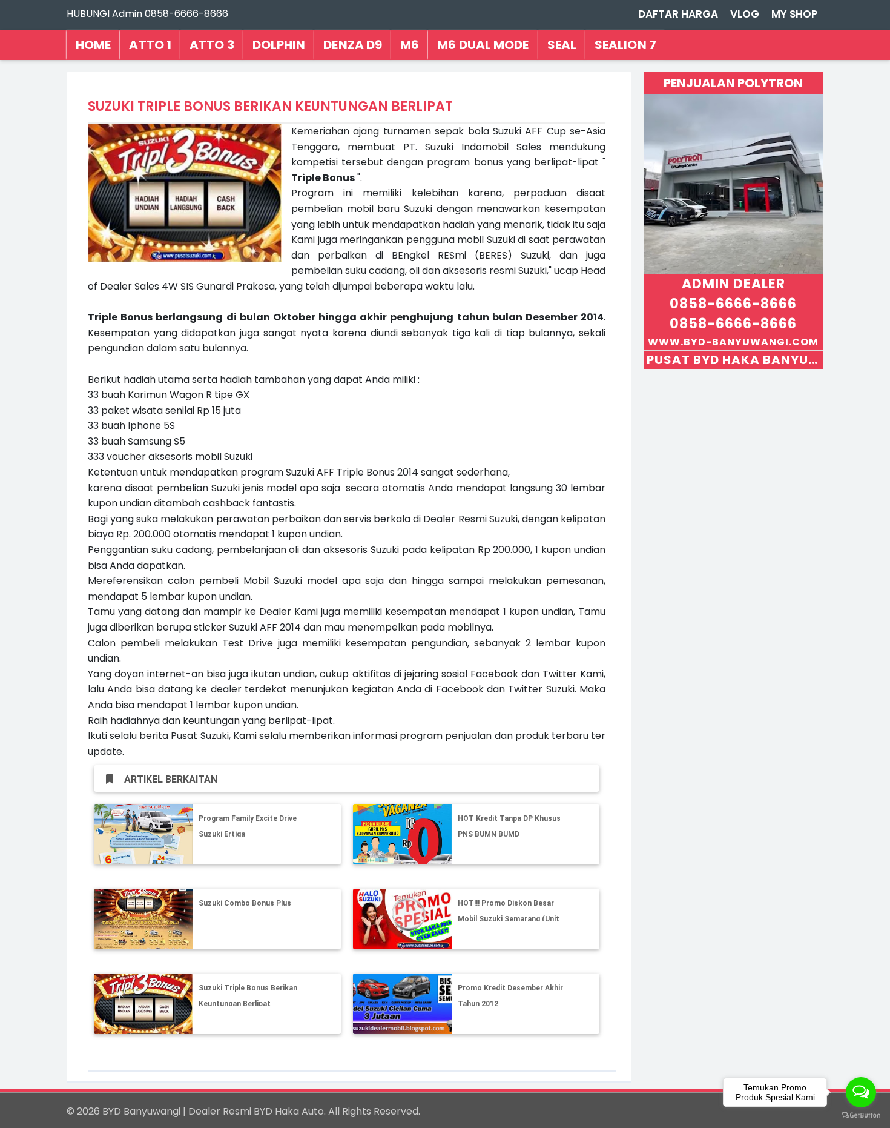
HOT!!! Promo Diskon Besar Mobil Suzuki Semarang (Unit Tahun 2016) (508, 918)
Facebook (494, 674)
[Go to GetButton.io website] (861, 1116)
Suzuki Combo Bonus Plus (245, 903)
